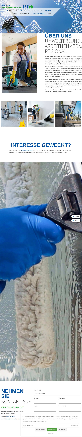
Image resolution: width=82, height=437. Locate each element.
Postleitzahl (62, 406)
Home (14, 14)
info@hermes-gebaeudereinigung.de (32, 11)
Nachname (62, 398)
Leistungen (24, 14)
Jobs (49, 14)
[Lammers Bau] (17, 7)
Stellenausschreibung (27, 150)
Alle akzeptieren (52, 429)
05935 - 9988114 (13, 11)
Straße (36, 406)
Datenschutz (50, 433)
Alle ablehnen (62, 429)
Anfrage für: (37, 390)
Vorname (36, 398)
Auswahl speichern (40, 429)
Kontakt (48, 11)
